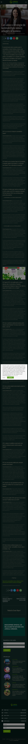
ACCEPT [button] (10, 377)
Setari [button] (4, 377)
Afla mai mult (15, 375)
